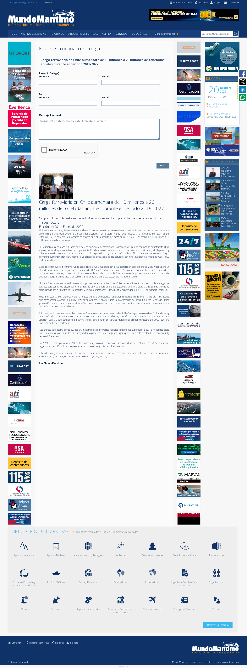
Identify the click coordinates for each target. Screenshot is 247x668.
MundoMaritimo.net (165, 33)
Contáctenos (17, 642)
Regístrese (59, 642)
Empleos (74, 642)
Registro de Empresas (39, 642)
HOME (13, 33)
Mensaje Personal (50, 115)
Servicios (121, 33)
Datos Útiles (139, 33)
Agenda (106, 33)
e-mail (105, 76)
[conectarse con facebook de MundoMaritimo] (242, 73)
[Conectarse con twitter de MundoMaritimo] (242, 81)
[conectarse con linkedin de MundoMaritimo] (242, 89)
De (40, 94)
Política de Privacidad (18, 661)
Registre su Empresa (218, 625)
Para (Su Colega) (49, 73)
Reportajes (57, 33)
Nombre (44, 76)
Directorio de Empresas (83, 33)
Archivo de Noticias (33, 33)
